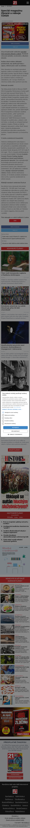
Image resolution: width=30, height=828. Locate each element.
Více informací (17, 407)
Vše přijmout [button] (15, 427)
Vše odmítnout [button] (15, 431)
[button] (15, 409)
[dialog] (15, 414)
